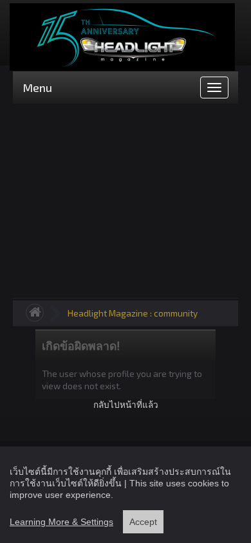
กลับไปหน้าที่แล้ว (125, 404)
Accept (143, 522)
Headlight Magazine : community (133, 313)
